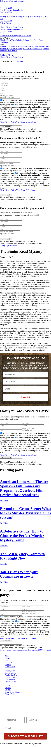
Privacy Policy (10, 694)
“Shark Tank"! (19, 61)
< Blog (2, 245)
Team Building (16, 16)
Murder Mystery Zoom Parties (11, 10)
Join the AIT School (15, 46)
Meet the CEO (28, 46)
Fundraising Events (12, 675)
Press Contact (45, 46)
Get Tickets (26, 36)
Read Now (4, 501)
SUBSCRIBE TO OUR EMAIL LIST (25, 736)
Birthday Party (28, 16)
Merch (37, 46)
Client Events (10, 667)
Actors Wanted (5, 23)
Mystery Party (5, 16)
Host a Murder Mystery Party (11, 36)
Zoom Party (38, 40)
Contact (8, 686)
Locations (8, 662)
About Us (3, 46)
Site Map (8, 690)
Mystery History (12, 245)
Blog (6, 660)
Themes (8, 665)
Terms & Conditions (12, 692)
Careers (7, 658)
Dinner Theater (10, 681)
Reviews (8, 688)
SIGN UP (25, 397)
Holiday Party (39, 16)
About (7, 656)
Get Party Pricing (6, 55)
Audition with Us (6, 42)
